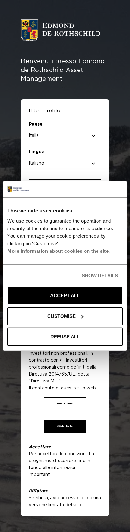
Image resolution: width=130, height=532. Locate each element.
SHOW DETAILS (100, 275)
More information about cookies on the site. (58, 251)
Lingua (36, 152)
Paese (36, 124)
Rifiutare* (65, 403)
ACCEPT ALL (65, 295)
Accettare (65, 426)
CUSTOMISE (61, 316)
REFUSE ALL (65, 336)
